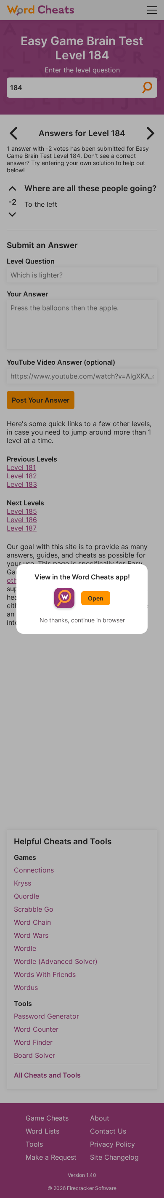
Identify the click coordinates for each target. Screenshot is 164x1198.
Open (95, 598)
